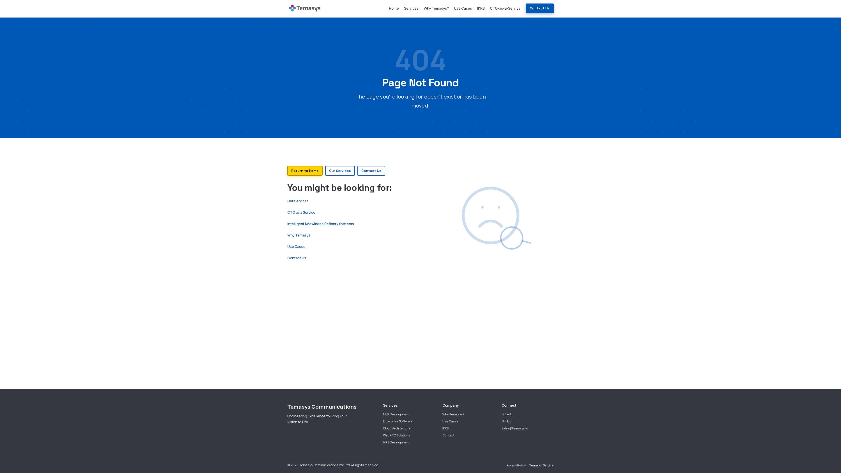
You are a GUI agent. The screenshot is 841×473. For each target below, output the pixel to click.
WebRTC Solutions (396, 435)
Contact (448, 435)
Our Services (298, 201)
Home (394, 8)
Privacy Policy (516, 465)
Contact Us (540, 8)
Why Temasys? (436, 8)
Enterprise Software (397, 421)
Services (411, 8)
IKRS (481, 8)
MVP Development (396, 414)
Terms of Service (541, 465)
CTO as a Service (301, 212)
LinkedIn (507, 414)
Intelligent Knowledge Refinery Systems (320, 223)
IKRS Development (396, 442)
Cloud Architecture (397, 428)
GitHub (507, 421)
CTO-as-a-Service (505, 8)
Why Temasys (299, 235)
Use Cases (463, 8)
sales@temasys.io (515, 428)
